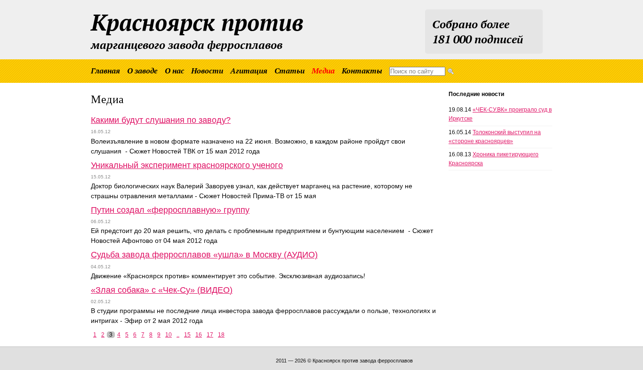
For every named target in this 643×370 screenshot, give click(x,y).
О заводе (142, 70)
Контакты (362, 70)
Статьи (289, 70)
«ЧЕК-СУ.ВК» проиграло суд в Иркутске (500, 114)
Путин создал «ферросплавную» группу (170, 210)
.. (178, 334)
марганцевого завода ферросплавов (197, 29)
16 (198, 334)
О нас (174, 70)
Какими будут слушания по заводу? (161, 120)
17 (210, 334)
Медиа (323, 70)
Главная (105, 70)
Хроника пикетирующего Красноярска (494, 159)
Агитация (248, 70)
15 (187, 334)
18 (221, 334)
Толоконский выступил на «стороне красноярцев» (495, 137)
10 (168, 334)
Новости (207, 70)
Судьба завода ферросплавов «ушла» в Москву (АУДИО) (204, 254)
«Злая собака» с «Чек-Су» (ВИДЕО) (162, 290)
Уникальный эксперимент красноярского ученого (187, 165)
